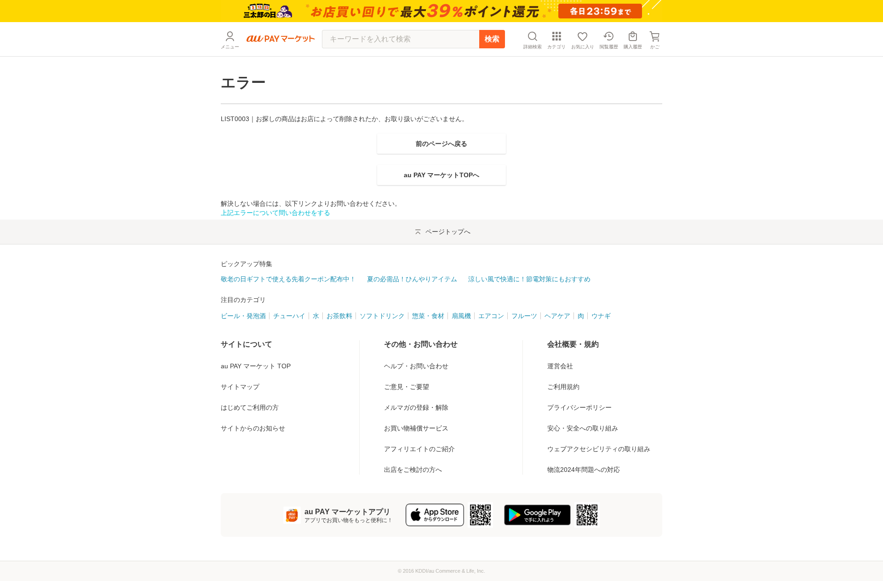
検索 (492, 39)
